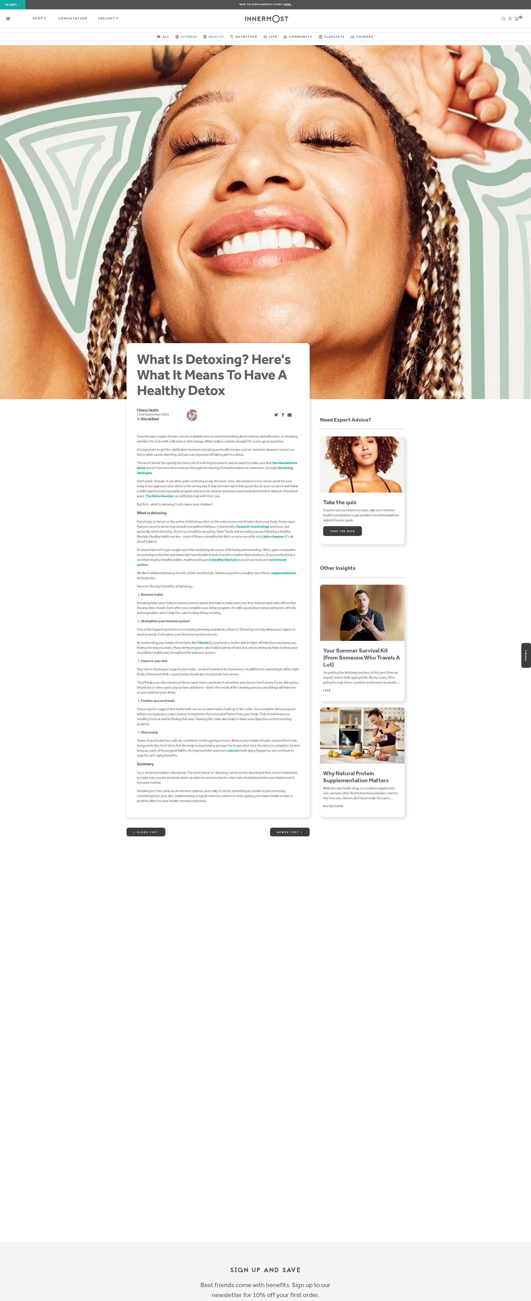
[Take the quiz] (362, 464)
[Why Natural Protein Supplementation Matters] (362, 735)
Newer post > (290, 832)
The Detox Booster (159, 496)
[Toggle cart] (516, 19)
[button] (8, 18)
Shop (39, 18)
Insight (107, 18)
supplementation (283, 573)
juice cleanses (274, 536)
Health (153, 410)
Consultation (72, 18)
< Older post (145, 832)
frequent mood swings (252, 526)
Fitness (142, 410)
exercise (233, 750)
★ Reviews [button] (525, 655)
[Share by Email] (289, 414)
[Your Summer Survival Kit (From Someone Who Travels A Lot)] (362, 613)
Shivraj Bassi (150, 419)
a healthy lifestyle (224, 560)
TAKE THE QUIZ (342, 531)
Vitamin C (204, 643)
